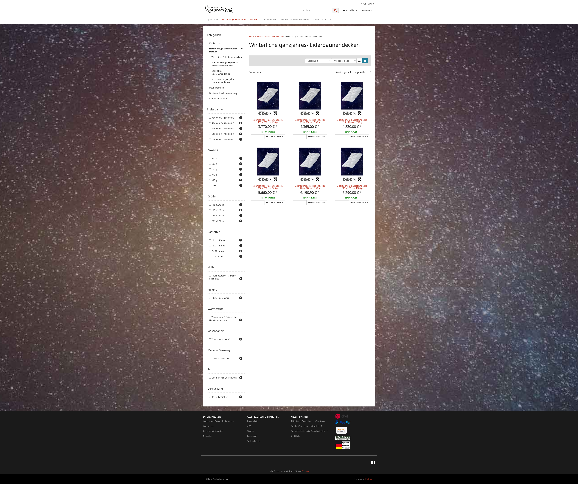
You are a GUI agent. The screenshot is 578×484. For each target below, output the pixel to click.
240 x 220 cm (226, 221)
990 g (226, 180)
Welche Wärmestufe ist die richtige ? (306, 426)
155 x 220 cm (226, 215)
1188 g (226, 185)
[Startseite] (250, 36)
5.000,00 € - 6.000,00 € (226, 128)
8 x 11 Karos (226, 256)
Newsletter (207, 436)
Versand (305, 471)
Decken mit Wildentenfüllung (295, 19)
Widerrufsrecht (253, 441)
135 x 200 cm (226, 204)
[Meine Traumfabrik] (230, 9)
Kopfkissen (210, 19)
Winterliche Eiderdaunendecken (226, 57)
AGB (249, 426)
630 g (226, 163)
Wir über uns (208, 426)
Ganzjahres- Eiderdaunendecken (220, 72)
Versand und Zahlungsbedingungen (218, 421)
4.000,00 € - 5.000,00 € (226, 123)
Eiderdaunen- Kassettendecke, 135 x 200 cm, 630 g (267, 121)
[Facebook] (373, 462)
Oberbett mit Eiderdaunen (226, 377)
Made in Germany (226, 358)
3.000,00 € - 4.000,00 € (226, 117)
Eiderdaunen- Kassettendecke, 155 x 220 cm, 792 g (352, 121)
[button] (359, 60)
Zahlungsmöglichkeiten (213, 431)
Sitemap (250, 431)
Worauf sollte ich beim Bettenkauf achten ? (309, 431)
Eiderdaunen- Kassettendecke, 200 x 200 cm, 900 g (267, 186)
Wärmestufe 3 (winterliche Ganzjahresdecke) (225, 318)
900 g (226, 158)
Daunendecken (269, 19)
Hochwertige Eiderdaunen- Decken (239, 19)
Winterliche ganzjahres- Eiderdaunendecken (224, 64)
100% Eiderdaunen (226, 297)
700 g (226, 169)
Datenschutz (252, 421)
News (363, 4)
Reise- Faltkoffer (226, 396)
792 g (226, 174)
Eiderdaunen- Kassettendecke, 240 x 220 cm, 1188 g (352, 186)
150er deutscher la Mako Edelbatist (225, 277)
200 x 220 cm (226, 210)
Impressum (252, 436)
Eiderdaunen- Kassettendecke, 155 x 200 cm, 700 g (310, 121)
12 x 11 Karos (226, 245)
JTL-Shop (369, 479)
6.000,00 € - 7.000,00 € (226, 134)
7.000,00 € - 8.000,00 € (226, 139)
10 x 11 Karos (226, 240)
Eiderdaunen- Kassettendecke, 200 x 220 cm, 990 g (310, 186)
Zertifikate (295, 436)
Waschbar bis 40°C (226, 339)
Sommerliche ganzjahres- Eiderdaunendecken (223, 81)
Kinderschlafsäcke (322, 19)
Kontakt (371, 4)
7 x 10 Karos (226, 251)
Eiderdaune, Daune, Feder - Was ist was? (308, 421)
